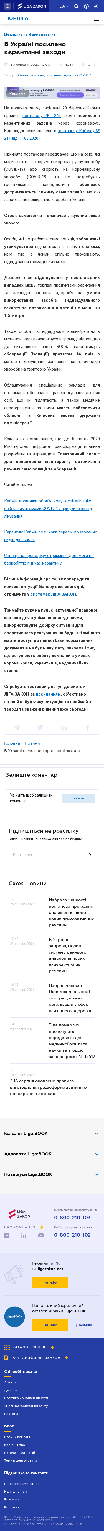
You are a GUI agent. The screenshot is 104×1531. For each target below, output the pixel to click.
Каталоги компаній (19, 1453)
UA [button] (62, 6)
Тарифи (50, 1283)
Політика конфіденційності (26, 1398)
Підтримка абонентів (21, 1484)
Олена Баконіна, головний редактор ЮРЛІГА (55, 75)
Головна (12, 743)
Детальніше (84, 1325)
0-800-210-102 (72, 1235)
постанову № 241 (41, 115)
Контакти (11, 1507)
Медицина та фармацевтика (30, 34)
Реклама (11, 1414)
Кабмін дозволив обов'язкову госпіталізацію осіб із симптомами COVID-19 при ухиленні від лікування (48, 508)
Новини (32, 743)
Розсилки (11, 1499)
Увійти (78, 798)
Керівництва (14, 1445)
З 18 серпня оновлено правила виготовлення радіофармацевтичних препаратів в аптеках (49, 1087)
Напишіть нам (15, 1491)
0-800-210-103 (72, 1217)
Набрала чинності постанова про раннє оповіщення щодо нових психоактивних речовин (71, 912)
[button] (7, 6)
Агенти (10, 1382)
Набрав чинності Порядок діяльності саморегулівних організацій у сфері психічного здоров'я (70, 998)
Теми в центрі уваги (20, 1460)
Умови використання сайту (26, 1406)
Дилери (10, 1390)
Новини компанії (17, 1437)
